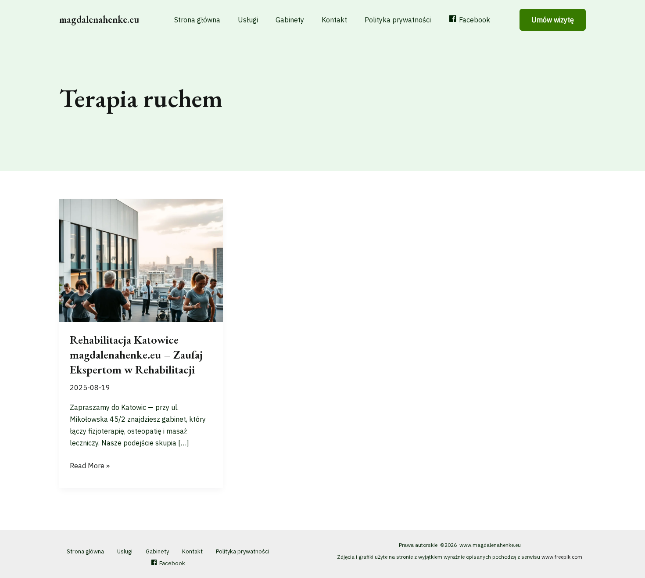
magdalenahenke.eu (99, 19)
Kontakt (334, 19)
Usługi (248, 19)
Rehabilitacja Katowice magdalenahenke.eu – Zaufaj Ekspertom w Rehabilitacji (136, 354)
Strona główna (197, 19)
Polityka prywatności (398, 19)
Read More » (90, 466)
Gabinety (290, 19)
